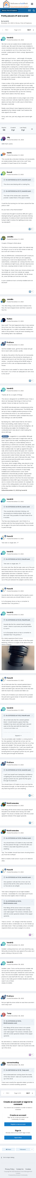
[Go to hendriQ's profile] (4, 39)
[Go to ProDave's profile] (4, 344)
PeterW (10, 536)
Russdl (9, 172)
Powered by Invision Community (18, 1175)
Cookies (28, 1169)
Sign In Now (18, 1137)
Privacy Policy (9, 1169)
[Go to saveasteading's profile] (4, 1064)
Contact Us (20, 1169)
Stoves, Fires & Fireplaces (24, 23)
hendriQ (6, 21)
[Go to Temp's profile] (4, 1015)
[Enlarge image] (18, 658)
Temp (9, 1013)
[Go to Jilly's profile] (4, 139)
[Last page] (33, 29)
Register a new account (18, 1124)
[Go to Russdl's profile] (4, 173)
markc (9, 153)
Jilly (8, 137)
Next (29, 30)
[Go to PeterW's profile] (4, 537)
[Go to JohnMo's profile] (4, 238)
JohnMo (10, 237)
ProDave (10, 342)
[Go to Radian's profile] (4, 320)
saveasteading (13, 1063)
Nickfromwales (13, 803)
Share (9, 1149)
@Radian (5, 436)
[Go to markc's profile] (4, 154)
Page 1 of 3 (18, 30)
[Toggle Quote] (4, 180)
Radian (9, 319)
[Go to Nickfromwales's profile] (4, 804)
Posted (15, 40)
